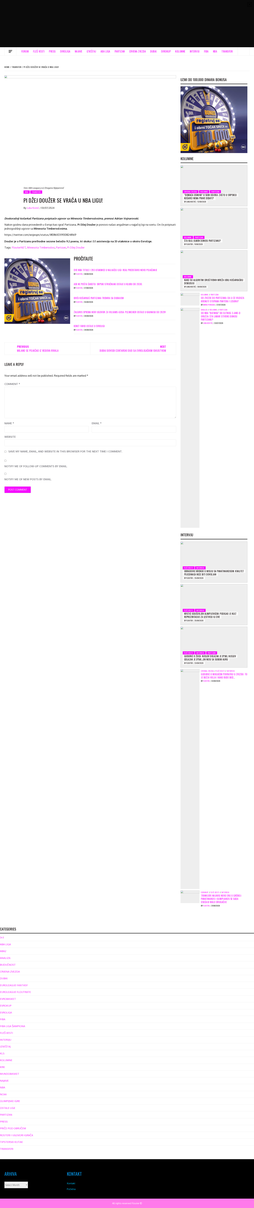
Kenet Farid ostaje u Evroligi (89, 326)
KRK (2, 1067)
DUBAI (153, 51)
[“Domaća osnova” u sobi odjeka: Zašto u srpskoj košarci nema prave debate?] (214, 185)
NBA (215, 51)
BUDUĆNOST (8, 964)
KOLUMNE (180, 51)
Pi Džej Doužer (76, 247)
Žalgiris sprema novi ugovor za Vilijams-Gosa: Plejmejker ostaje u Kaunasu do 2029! (120, 312)
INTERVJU (195, 51)
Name (9, 423)
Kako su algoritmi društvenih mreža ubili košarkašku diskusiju (213, 281)
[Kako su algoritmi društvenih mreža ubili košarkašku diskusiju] (214, 270)
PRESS (52, 51)
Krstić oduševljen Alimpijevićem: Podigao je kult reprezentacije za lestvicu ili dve (210, 615)
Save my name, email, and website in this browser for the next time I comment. (65, 451)
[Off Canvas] (10, 51)
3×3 (2, 937)
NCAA (3, 1094)
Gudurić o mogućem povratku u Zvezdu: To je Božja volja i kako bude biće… (224, 675)
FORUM (25, 51)
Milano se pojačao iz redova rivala (38, 348)
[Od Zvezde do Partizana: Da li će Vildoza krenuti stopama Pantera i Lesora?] (190, 298)
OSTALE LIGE (7, 1107)
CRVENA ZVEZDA (137, 51)
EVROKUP (166, 51)
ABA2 (3, 951)
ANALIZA (204, 310)
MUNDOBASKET (9, 1073)
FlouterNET (19, 247)
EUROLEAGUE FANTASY (14, 985)
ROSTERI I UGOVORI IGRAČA (16, 1135)
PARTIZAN (120, 51)
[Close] (249, 4)
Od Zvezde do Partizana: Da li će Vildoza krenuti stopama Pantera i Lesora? (222, 299)
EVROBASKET (8, 998)
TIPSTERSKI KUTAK (11, 1141)
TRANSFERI (227, 51)
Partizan (61, 247)
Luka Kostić (33, 207)
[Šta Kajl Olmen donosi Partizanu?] (214, 228)
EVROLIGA (65, 51)
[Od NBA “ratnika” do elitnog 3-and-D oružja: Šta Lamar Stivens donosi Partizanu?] (190, 417)
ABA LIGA (105, 51)
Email (97, 423)
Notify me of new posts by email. (28, 479)
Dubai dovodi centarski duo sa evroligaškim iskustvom (133, 348)
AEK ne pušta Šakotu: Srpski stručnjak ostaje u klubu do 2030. (108, 284)
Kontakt (71, 1183)
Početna (71, 1189)
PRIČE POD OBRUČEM (13, 1128)
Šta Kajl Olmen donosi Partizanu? (202, 240)
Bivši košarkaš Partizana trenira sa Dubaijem (99, 298)
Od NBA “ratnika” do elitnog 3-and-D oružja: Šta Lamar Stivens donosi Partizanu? (220, 316)
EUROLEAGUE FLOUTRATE (15, 992)
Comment (12, 384)
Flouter (79, 274)
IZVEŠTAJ (91, 51)
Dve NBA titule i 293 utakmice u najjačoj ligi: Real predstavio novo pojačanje (115, 270)
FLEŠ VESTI (39, 51)
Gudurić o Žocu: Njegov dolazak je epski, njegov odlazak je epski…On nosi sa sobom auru (210, 657)
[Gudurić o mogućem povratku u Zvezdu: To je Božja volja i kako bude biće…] (190, 778)
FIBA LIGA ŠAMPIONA (12, 1026)
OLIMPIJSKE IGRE (10, 1101)
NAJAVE (78, 51)
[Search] (244, 51)
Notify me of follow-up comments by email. (35, 466)
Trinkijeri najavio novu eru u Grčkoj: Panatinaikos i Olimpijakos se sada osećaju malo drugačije (221, 899)
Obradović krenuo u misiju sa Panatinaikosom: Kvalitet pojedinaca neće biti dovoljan (214, 572)
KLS (2, 1053)
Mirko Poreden (209, 304)
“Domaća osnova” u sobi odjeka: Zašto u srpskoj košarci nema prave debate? (210, 196)
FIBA (206, 51)
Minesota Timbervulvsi (41, 247)
